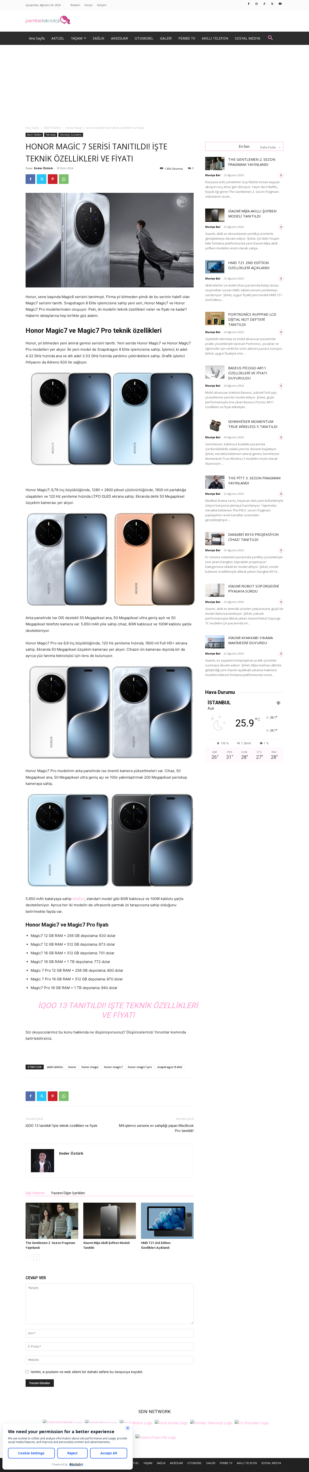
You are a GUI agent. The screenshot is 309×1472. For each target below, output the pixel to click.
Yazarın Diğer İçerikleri (68, 1193)
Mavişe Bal (212, 175)
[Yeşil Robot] (136, 1422)
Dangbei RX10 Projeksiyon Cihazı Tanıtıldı (253, 537)
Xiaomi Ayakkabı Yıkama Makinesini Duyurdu (250, 640)
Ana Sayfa (32, 128)
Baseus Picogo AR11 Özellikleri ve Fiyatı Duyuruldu (247, 372)
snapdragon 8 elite (169, 1067)
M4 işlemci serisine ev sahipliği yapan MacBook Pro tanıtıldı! (156, 1128)
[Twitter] (272, 4)
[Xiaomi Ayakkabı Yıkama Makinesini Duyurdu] (215, 642)
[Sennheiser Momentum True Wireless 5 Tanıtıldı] (215, 425)
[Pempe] (154, 21)
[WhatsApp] (64, 179)
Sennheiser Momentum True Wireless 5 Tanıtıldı (253, 424)
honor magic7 (113, 1067)
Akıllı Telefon (52, 128)
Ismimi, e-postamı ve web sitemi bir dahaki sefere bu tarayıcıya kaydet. (87, 1372)
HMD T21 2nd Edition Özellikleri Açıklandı (249, 265)
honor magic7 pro (140, 1067)
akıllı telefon (55, 1067)
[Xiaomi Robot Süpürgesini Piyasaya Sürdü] (215, 590)
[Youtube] (280, 4)
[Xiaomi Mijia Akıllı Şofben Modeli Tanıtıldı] (109, 1221)
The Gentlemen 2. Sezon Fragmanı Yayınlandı (251, 162)
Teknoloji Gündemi (71, 134)
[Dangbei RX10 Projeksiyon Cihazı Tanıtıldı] (215, 538)
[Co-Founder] (252, 1422)
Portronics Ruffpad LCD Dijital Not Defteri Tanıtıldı (252, 319)
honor (72, 1067)
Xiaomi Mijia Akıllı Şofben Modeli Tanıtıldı (252, 213)
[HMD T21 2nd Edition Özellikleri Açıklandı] (167, 1221)
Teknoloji (51, 134)
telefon (78, 898)
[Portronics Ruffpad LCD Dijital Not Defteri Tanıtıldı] (215, 318)
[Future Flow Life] (155, 1437)
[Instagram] (256, 4)
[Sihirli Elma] (101, 1422)
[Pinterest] (52, 179)
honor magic (90, 1067)
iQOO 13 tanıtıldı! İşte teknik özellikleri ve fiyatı (61, 1125)
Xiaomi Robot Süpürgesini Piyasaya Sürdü (253, 588)
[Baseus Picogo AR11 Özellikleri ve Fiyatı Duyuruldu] (215, 372)
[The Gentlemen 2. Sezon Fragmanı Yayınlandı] (52, 1221)
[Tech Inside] (171, 1422)
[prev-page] (29, 1257)
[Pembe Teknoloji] (211, 1422)
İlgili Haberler (35, 1193)
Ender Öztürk (43, 168)
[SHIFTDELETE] (63, 1422)
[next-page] (36, 1257)
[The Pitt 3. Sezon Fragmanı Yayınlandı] (215, 482)
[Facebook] (249, 4)
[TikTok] (264, 4)
